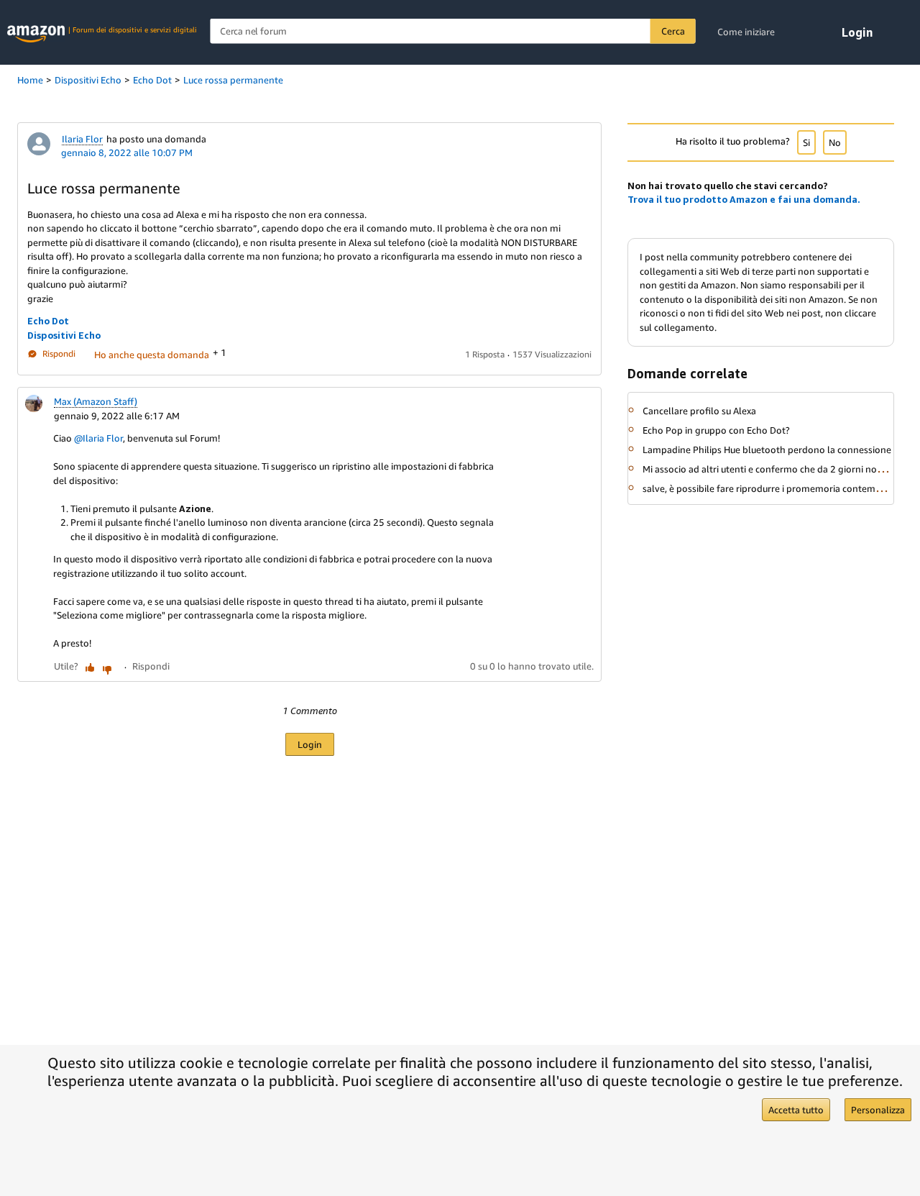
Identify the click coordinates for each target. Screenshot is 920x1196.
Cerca (672, 31)
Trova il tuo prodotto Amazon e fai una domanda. (743, 199)
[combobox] (453, 31)
